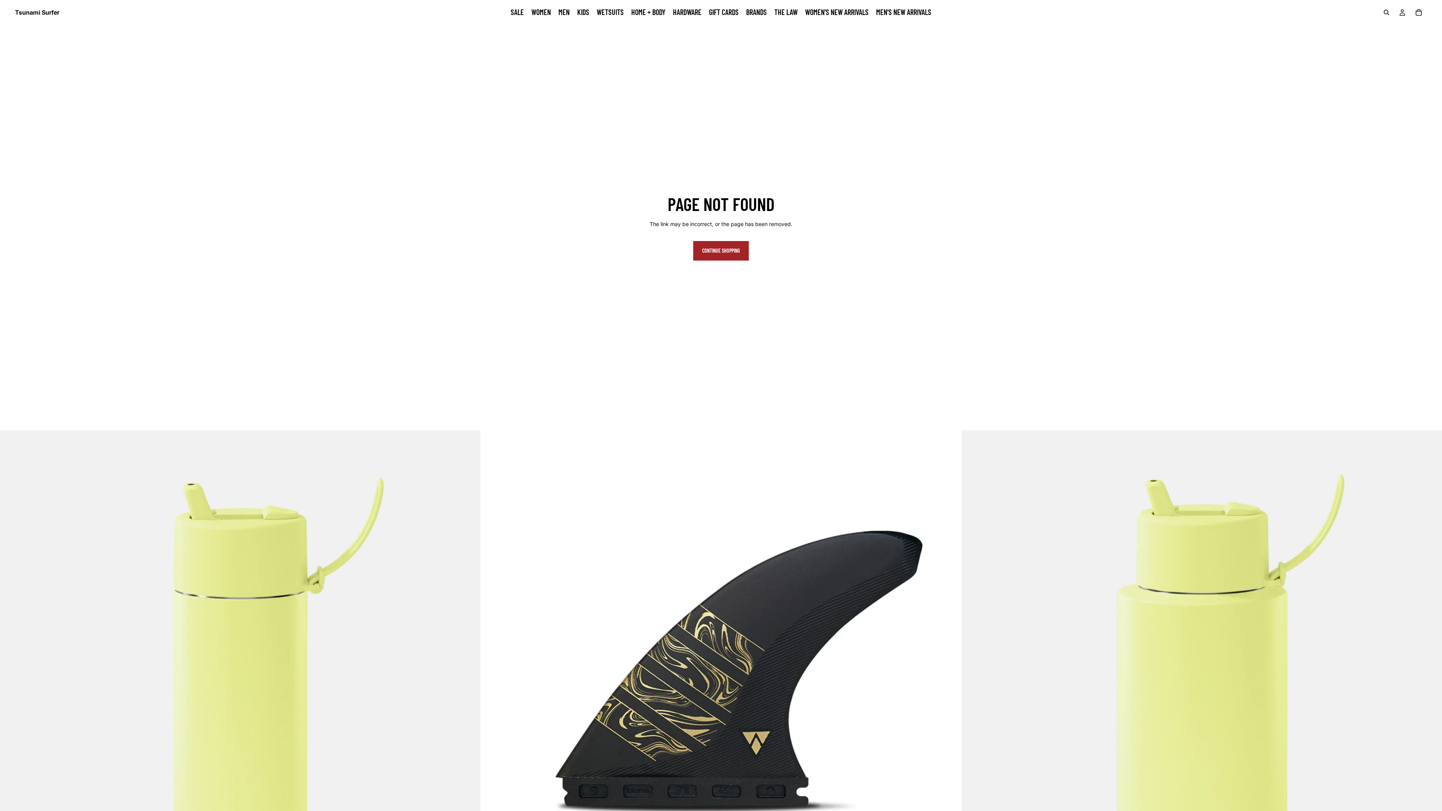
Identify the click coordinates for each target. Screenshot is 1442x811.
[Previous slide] (492, 670)
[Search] (1386, 12)
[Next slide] (950, 670)
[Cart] (1418, 12)
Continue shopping (721, 250)
